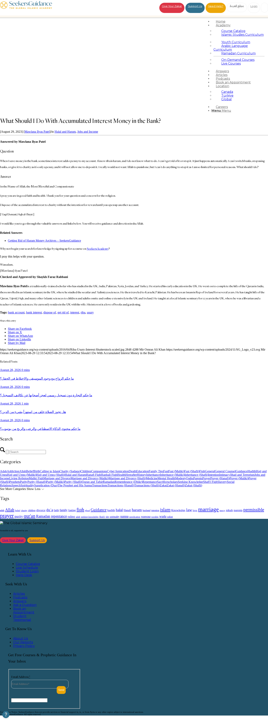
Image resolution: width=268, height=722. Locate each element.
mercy (222, 510)
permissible (253, 509)
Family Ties (156, 471)
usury (90, 312)
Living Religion (19, 478)
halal (119, 510)
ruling (71, 516)
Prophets (14, 481)
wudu (162, 516)
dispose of (49, 312)
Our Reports (23, 642)
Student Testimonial (22, 618)
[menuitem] (238, 21)
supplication (134, 516)
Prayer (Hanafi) (220, 478)
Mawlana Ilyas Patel (37, 131)
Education (142, 471)
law (189, 510)
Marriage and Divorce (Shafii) (127, 478)
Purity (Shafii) (73, 481)
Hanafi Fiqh (93, 474)
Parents (197, 478)
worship (155, 516)
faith (56, 510)
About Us (20, 638)
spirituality (114, 516)
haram (137, 510)
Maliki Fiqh (36, 478)
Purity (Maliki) (55, 481)
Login (253, 6)
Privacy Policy (24, 646)
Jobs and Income (87, 131)
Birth (37, 471)
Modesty (180, 478)
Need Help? (215, 6)
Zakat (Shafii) (193, 485)
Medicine (152, 478)
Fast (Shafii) (191, 471)
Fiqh (202, 471)
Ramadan (109, 481)
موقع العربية (237, 5)
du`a (49, 510)
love (195, 510)
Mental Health (166, 478)
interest (74, 312)
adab (2, 510)
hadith (111, 510)
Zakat (163, 485)
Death (132, 471)
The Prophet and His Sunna (75, 485)
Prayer (206, 478)
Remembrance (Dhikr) (128, 481)
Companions (99, 471)
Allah (22, 471)
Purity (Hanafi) (36, 481)
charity (24, 510)
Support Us (195, 6)
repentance (59, 516)
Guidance (242, 471)
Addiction (13, 471)
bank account (16, 312)
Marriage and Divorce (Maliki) (90, 478)
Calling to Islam (49, 471)
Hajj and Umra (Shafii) (50, 474)
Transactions (100, 485)
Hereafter (131, 474)
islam (165, 509)
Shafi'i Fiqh (210, 481)
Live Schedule (27, 567)
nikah (229, 510)
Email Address (20, 677)
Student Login (27, 571)
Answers (19, 601)
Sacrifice (162, 481)
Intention (213, 474)
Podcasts (20, 597)
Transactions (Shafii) (147, 485)
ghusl (87, 510)
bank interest (34, 312)
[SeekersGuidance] (26, 8)
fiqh (80, 509)
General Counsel (225, 471)
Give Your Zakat (172, 6)
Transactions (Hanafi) (121, 485)
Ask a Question (24, 605)
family (63, 510)
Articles (19, 594)
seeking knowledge (89, 517)
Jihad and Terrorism (242, 474)
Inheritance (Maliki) (172, 474)
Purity (23, 481)
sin (107, 516)
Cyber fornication (118, 471)
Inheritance (153, 474)
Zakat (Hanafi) (176, 485)
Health (121, 474)
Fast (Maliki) (176, 471)
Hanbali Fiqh (109, 474)
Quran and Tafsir (92, 481)
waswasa (145, 516)
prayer (7, 516)
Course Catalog (28, 564)
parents (238, 510)
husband (146, 510)
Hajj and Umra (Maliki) (21, 474)
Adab (3, 471)
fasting (72, 510)
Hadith (252, 471)
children (32, 510)
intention (155, 510)
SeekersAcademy (97, 248)
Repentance (149, 481)
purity (19, 516)
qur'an (29, 515)
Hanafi (127, 510)
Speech (16, 485)
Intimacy (224, 474)
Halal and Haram (65, 131)
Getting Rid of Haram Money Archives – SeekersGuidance (44, 240)
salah (78, 516)
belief (17, 510)
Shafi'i (102, 517)
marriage (208, 509)
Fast (165, 471)
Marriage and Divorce (57, 478)
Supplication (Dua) (46, 485)
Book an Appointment (23, 610)
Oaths (189, 478)
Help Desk (24, 575)
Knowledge (178, 510)
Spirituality (27, 485)
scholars (173, 481)
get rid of (63, 312)
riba (83, 312)
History (141, 474)
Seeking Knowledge (190, 481)
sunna (124, 516)
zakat (170, 516)
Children (85, 471)
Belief (30, 471)
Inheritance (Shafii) (196, 474)
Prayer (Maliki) (239, 478)
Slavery (222, 481)
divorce (41, 510)
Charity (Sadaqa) (69, 471)
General (210, 471)
